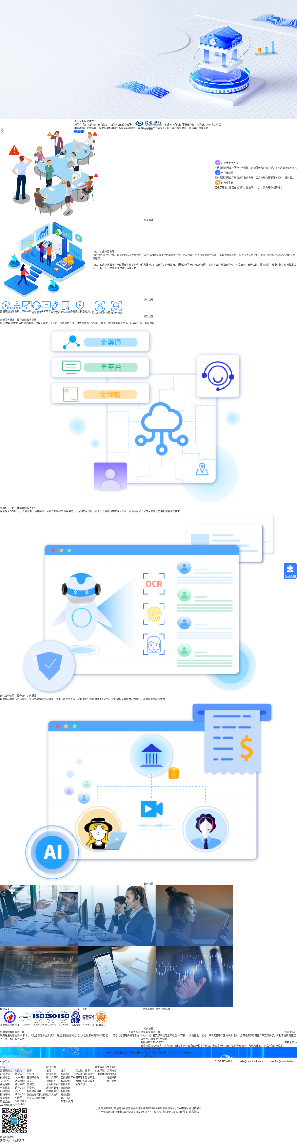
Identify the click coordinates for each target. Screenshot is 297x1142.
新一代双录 (52, 1077)
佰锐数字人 (195, 1108)
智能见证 (66, 1081)
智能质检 (66, 1091)
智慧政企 (90, 1077)
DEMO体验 (101, 1074)
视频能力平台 (53, 1091)
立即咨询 (148, 1056)
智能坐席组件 (34, 1091)
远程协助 (5, 1091)
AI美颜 (18, 1097)
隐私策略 (194, 1111)
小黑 (98, 1108)
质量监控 (5, 1101)
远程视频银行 (53, 1084)
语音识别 (20, 1087)
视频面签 (51, 1081)
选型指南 (112, 1077)
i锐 (102, 1108)
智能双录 (66, 1087)
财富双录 (51, 1074)
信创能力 (32, 1084)
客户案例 (112, 1081)
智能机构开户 (68, 1077)
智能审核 (80, 1074)
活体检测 (20, 1081)
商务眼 (156, 1108)
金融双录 (80, 1084)
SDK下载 (100, 1070)
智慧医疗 (90, 1074)
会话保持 (5, 1084)
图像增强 (20, 1104)
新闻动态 (112, 1074)
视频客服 (80, 1077)
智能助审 (66, 1084)
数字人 (18, 1074)
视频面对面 (166, 1108)
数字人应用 (52, 1094)
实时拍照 (5, 1081)
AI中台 (30, 1074)
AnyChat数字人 (180, 1108)
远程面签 (80, 1081)
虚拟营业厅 (52, 1087)
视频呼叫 (5, 1094)
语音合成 (20, 1084)
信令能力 (32, 1087)
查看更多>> (134, 1032)
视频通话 (5, 1077)
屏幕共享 (5, 1087)
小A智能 (125, 1108)
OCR (17, 1090)
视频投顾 (66, 1094)
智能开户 (66, 1074)
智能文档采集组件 (36, 1094)
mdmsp (149, 1107)
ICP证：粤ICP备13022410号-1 (170, 1111)
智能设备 (90, 1081)
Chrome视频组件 (36, 1098)
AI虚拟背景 (21, 1101)
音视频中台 (33, 1077)
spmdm (108, 1107)
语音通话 (5, 1074)
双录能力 (32, 1081)
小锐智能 (116, 1108)
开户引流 (66, 1098)
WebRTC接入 (7, 1105)
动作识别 (20, 1094)
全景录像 (5, 1098)
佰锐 (132, 1108)
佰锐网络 (140, 1108)
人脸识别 (20, 1077)
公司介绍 (112, 1070)
